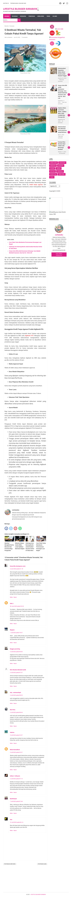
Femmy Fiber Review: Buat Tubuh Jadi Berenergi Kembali (61, 145)
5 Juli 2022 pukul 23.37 (16, 752)
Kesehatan (23, 16)
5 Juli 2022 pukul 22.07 (16, 735)
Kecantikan (62, 162)
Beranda (6, 16)
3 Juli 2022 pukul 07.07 (16, 672)
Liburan (58, 168)
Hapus (15, 597)
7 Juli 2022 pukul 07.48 (16, 801)
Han (11, 819)
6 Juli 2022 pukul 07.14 (16, 778)
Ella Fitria (12, 709)
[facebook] (60, 3)
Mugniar (12, 630)
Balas (11, 597)
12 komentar (25, 37)
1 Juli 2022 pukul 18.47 (16, 632)
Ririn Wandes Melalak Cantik (18, 669)
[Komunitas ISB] (52, 35)
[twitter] (63, 3)
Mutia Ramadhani (15, 749)
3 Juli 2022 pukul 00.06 (16, 651)
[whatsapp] (20, 528)
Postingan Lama (42, 864)
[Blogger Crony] (58, 35)
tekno (48, 16)
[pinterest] (15, 528)
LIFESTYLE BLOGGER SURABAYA (20, 9)
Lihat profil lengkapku (59, 254)
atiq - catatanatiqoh (15, 692)
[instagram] (67, 3)
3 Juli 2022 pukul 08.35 (16, 695)
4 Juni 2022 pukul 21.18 (16, 569)
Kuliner (55, 16)
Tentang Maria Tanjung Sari (18, 3)
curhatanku (59, 235)
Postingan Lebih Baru (9, 864)
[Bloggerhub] (59, 39)
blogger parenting (15, 649)
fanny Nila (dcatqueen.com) (17, 566)
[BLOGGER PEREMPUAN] (52, 29)
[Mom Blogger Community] (52, 46)
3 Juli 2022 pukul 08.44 (16, 712)
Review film (53, 174)
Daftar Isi (6, 3)
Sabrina (12, 732)
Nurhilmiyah (13, 798)
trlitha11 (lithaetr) (15, 776)
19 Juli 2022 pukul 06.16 (16, 822)
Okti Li (12, 603)
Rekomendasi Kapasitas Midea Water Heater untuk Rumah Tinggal (62, 72)
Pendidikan (32, 16)
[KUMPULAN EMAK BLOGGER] (59, 29)
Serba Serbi (40, 16)
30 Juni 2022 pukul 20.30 (17, 606)
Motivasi (52, 171)
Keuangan (14, 16)
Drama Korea (53, 162)
